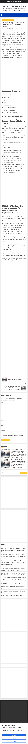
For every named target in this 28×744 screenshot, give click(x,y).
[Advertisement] (14, 75)
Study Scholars (14, 6)
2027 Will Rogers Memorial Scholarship (11, 583)
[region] (14, 733)
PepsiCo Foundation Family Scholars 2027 (11, 595)
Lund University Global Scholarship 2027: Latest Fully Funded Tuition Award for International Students (19, 453)
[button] (1, 15)
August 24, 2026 (15, 457)
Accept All (14, 735)
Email (3, 425)
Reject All (14, 741)
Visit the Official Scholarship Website (13, 255)
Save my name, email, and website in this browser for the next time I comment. (13, 436)
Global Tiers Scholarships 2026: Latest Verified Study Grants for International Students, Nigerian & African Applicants (18, 464)
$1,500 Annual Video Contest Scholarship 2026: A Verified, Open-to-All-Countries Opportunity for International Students (13, 556)
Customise (14, 738)
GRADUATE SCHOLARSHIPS (7, 20)
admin (4, 28)
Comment (4, 402)
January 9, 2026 (10, 28)
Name (3, 420)
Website (3, 430)
